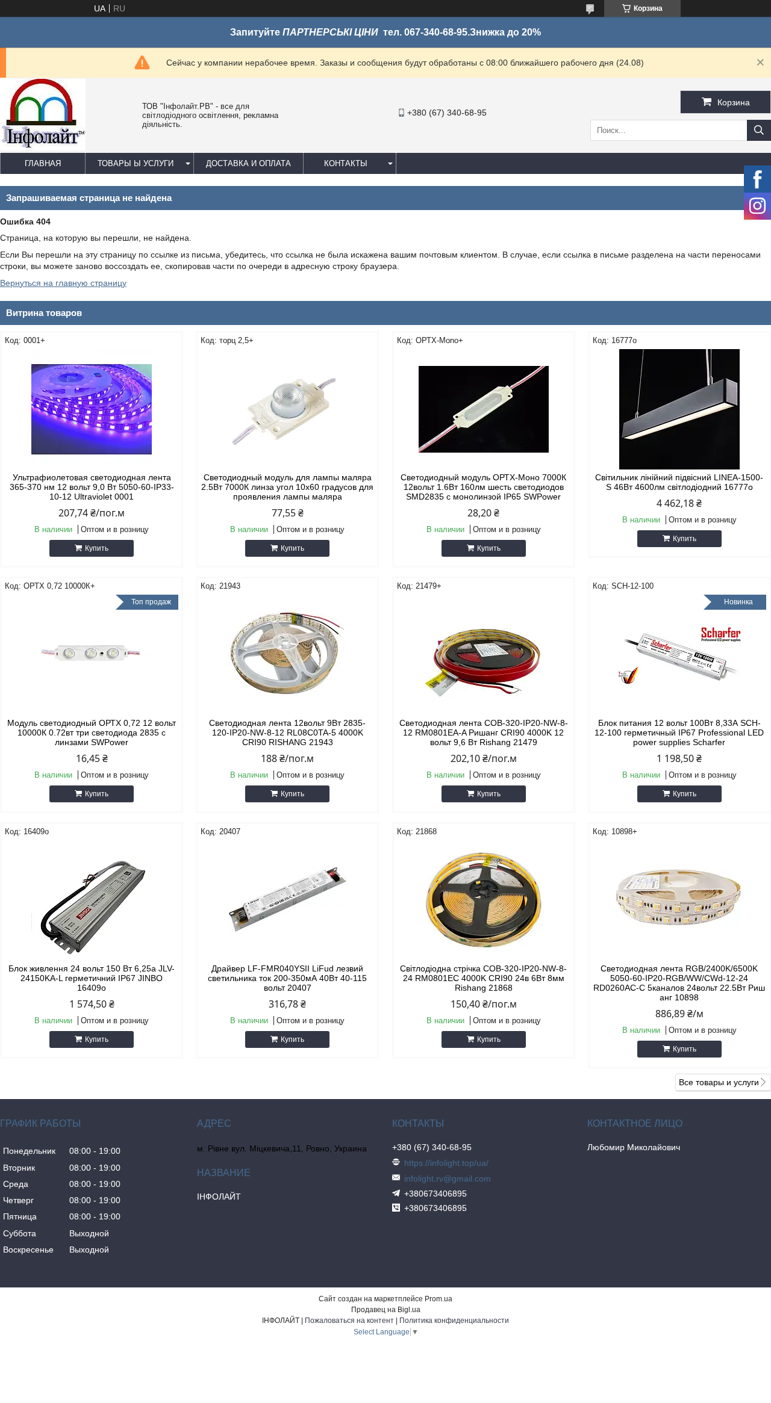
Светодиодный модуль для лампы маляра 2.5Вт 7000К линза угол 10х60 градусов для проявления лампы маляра (287, 486)
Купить (96, 548)
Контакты (345, 163)
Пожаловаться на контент (349, 1320)
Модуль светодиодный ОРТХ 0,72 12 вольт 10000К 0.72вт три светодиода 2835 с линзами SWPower (91, 732)
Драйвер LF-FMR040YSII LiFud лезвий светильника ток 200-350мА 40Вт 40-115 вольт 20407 (287, 978)
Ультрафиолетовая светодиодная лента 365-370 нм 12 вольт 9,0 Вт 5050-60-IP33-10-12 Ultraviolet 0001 (92, 486)
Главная (43, 163)
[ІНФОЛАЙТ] (43, 147)
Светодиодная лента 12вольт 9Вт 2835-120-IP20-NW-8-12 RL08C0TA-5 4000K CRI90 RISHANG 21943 (287, 732)
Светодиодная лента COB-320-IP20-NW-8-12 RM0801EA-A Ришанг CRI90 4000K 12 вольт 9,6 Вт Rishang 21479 (483, 732)
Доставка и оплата (248, 163)
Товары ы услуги (135, 163)
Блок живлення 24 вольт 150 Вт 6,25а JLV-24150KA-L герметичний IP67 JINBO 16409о (91, 978)
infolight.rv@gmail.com (447, 1178)
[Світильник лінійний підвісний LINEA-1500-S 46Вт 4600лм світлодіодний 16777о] (679, 409)
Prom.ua (438, 1299)
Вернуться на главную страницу (63, 283)
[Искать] (759, 130)
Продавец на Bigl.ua (385, 1309)
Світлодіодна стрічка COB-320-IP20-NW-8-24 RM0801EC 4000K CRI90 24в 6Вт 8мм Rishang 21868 (483, 978)
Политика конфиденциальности (454, 1320)
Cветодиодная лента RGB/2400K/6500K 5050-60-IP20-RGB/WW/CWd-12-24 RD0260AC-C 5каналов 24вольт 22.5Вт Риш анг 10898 (679, 983)
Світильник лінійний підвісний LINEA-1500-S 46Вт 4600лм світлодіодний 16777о (679, 482)
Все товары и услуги (719, 1082)
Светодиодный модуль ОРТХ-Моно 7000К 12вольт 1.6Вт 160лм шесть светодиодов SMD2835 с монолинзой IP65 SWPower (483, 486)
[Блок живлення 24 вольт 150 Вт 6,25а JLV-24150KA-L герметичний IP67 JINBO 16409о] (91, 900)
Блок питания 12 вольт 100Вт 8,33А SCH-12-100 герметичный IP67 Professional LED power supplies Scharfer (679, 732)
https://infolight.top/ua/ (446, 1163)
